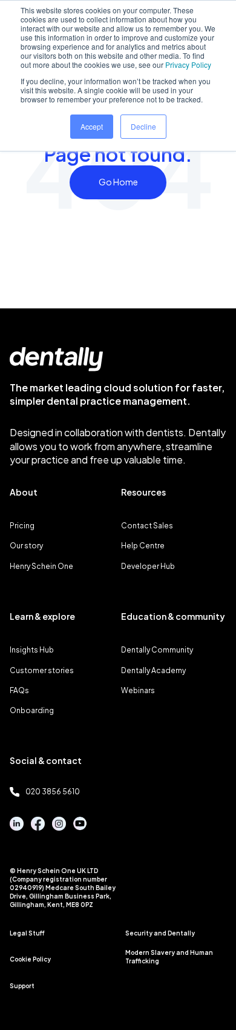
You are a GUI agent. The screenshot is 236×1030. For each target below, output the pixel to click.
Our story (26, 545)
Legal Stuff (27, 933)
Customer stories (42, 670)
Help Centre (143, 545)
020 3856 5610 (52, 791)
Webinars (138, 690)
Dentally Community (157, 649)
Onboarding (32, 710)
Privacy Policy (188, 64)
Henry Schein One (41, 566)
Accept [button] (91, 126)
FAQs (19, 690)
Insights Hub (32, 649)
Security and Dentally (160, 933)
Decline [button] (143, 126)
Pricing (22, 525)
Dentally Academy (153, 670)
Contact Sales (147, 525)
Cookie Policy (30, 959)
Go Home (118, 181)
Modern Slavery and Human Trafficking (169, 957)
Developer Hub (148, 566)
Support (22, 985)
